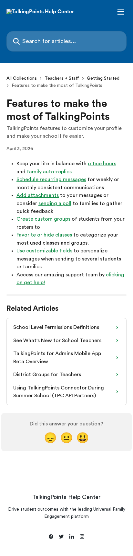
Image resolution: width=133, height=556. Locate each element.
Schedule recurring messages (51, 179)
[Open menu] (121, 12)
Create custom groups (43, 219)
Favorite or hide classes (44, 234)
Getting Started (103, 78)
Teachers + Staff (62, 78)
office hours (102, 163)
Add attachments (37, 195)
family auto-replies (49, 171)
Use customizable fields (44, 250)
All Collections (21, 78)
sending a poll (54, 203)
